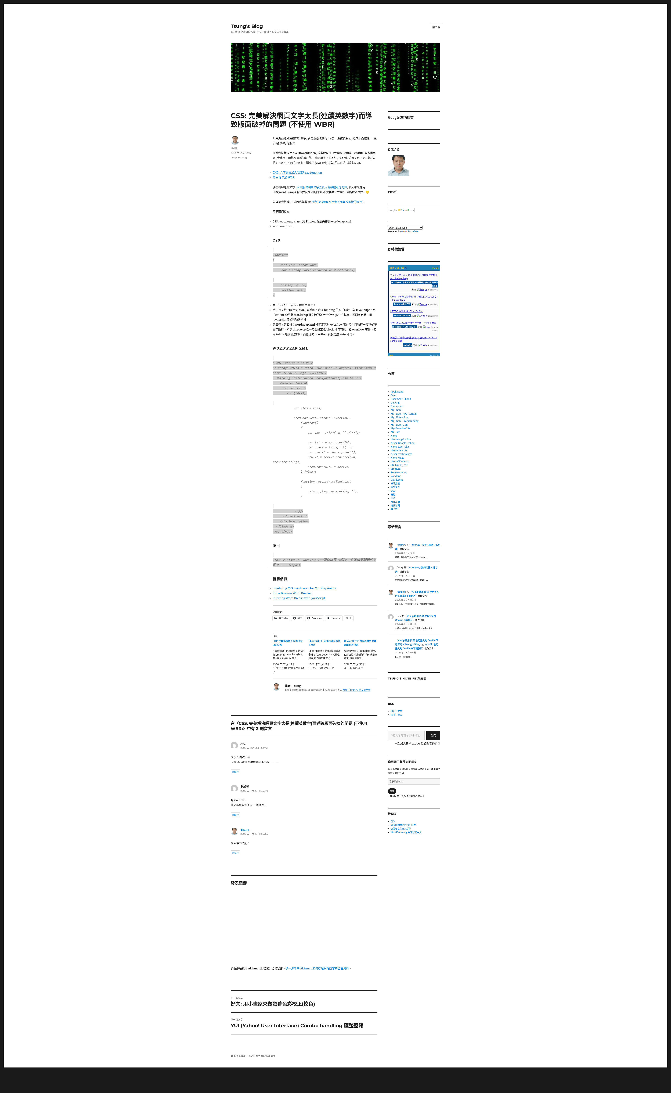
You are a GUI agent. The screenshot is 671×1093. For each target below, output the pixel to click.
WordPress (397, 479)
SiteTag (435, 267)
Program (396, 468)
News (394, 435)
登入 (393, 821)
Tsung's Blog (247, 26)
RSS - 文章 (396, 711)
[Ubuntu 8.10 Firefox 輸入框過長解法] (326, 654)
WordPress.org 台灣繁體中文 (406, 832)
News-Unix (397, 457)
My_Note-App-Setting (404, 413)
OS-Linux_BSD (399, 465)
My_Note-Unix (399, 424)
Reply (235, 771)
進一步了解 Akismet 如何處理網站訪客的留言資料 (317, 968)
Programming (239, 157)
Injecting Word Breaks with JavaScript (299, 598)
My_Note (396, 410)
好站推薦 (395, 483)
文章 (393, 490)
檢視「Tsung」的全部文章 (356, 690)
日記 (393, 494)
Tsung (234, 147)
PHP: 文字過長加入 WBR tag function (297, 172)
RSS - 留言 (396, 714)
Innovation (397, 406)
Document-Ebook (401, 399)
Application (397, 391)
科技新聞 (395, 501)
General (395, 402)
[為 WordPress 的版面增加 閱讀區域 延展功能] (362, 654)
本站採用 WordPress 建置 (262, 1055)
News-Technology (401, 454)
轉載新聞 (395, 505)
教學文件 (395, 487)
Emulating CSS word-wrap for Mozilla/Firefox (304, 588)
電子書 (394, 509)
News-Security (399, 450)
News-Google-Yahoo (402, 443)
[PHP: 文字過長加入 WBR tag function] (290, 656)
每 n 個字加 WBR (283, 177)
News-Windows (400, 461)
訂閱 (433, 735)
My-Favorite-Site (400, 428)
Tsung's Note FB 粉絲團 (407, 678)
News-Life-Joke (400, 446)
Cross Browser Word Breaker (292, 593)
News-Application (401, 439)
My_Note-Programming (405, 421)
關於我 (436, 27)
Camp (394, 395)
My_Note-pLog (399, 417)
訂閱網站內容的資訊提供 (403, 825)
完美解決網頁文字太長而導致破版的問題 (322, 187)
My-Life (395, 432)
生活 (393, 498)
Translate (413, 231)
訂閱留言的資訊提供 (401, 828)
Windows (396, 476)
